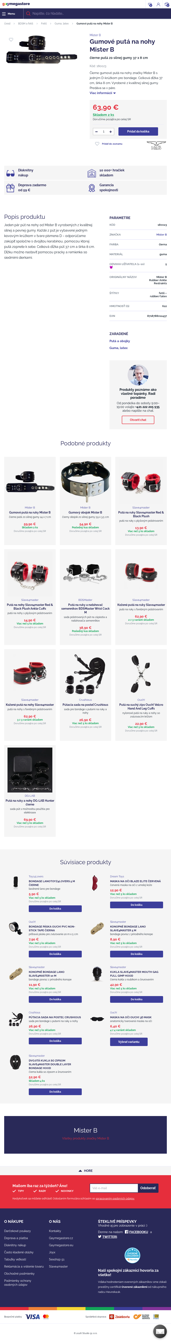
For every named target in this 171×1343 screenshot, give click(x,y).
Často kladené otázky (19, 1252)
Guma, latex (62, 23)
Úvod (7, 23)
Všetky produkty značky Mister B (85, 1138)
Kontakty (55, 1231)
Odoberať (148, 1188)
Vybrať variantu (129, 1042)
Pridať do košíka (138, 131)
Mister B (95, 35)
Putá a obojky (119, 341)
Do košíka (55, 908)
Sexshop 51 (56, 1259)
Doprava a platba (16, 1238)
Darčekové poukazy (17, 1231)
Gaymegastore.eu (61, 1245)
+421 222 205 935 (147, 407)
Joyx (52, 1252)
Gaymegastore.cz (61, 1238)
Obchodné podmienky (19, 1273)
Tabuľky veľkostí (15, 1259)
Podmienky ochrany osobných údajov (17, 1282)
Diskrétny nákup (15, 1245)
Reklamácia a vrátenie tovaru (24, 1266)
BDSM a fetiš (25, 23)
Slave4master (58, 1266)
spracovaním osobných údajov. (115, 1198)
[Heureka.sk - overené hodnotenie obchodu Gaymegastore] (132, 1262)
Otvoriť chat (138, 420)
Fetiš (44, 23)
